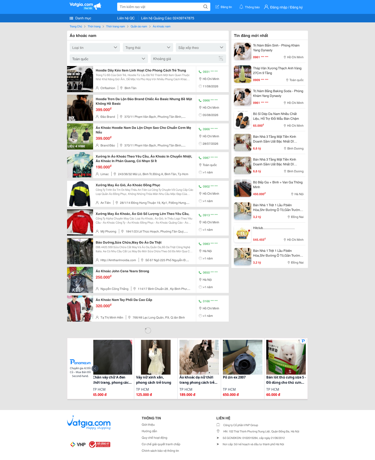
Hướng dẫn (149, 431)
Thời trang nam (115, 26)
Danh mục (82, 17)
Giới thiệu (148, 424)
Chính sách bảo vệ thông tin (160, 450)
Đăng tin (226, 7)
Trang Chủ (76, 26)
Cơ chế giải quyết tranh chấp (161, 444)
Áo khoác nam (162, 26)
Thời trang (94, 26)
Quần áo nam (139, 26)
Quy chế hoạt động (154, 437)
